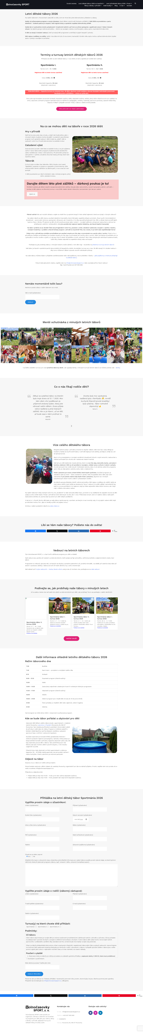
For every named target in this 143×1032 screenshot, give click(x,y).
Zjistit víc (32, 194)
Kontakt (129, 5)
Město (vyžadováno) (79, 817)
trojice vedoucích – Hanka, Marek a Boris (49, 561)
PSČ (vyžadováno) (30, 827)
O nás (121, 5)
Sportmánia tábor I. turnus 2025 (104, 610)
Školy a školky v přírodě (92, 5)
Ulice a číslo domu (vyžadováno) (35, 817)
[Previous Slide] (70, 418)
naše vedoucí (95, 561)
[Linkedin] (100, 1005)
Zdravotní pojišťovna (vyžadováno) (84, 837)
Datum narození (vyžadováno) (82, 807)
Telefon (27, 837)
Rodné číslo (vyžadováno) (33, 807)
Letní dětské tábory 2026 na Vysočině (90, 3)
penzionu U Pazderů (44, 717)
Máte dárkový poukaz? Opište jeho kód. (38, 955)
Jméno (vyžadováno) (31, 797)
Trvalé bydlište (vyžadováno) (34, 896)
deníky (118, 367)
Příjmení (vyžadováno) (80, 797)
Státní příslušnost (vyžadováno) (83, 827)
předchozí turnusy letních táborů (103, 244)
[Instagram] (95, 1005)
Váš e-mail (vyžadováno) (33, 293)
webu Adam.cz (54, 498)
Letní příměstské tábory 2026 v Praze (118, 3)
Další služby (107, 5)
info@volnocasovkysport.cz (75, 263)
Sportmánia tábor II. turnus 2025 (81, 610)
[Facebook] (90, 1005)
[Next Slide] (73, 418)
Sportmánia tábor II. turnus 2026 (34, 615)
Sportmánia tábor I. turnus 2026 (57, 610)
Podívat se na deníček (31, 625)
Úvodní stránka (71, 3)
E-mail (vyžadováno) (79, 896)
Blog (116, 5)
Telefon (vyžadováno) (32, 905)
